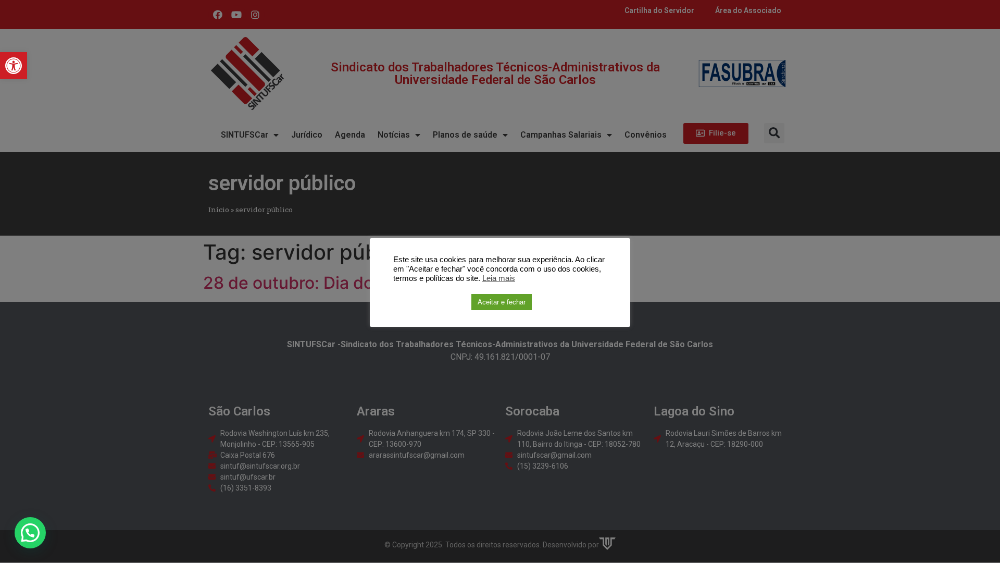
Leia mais (498, 278)
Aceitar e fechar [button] (502, 302)
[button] (13, 65)
